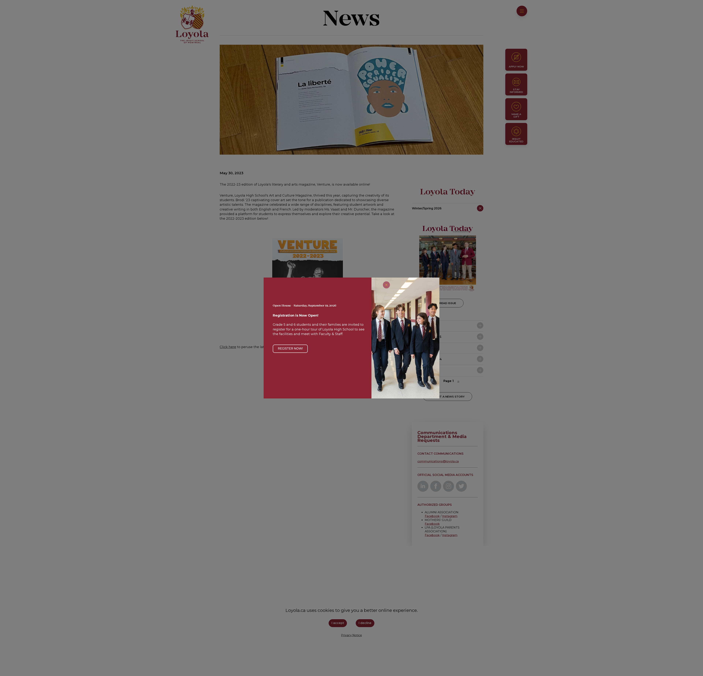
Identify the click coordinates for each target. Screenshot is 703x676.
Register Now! (290, 348)
